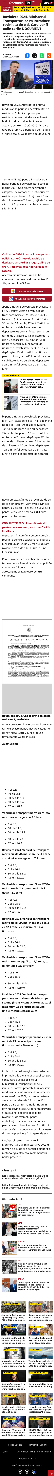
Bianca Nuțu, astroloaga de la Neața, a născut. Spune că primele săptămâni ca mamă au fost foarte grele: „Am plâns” (41, 1317)
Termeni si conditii (38, 1444)
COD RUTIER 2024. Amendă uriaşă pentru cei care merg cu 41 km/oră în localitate (26, 527)
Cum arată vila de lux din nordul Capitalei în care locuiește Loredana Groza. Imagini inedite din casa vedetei (34, 1211)
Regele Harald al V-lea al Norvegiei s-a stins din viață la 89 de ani (13, 1409)
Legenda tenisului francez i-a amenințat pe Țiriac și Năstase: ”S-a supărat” (40, 1409)
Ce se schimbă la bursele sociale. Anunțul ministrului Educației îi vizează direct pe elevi (40, 1340)
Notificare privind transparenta (27, 1465)
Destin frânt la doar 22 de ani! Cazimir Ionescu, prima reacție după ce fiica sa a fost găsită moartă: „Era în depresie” (13, 1386)
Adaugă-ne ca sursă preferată (30, 298)
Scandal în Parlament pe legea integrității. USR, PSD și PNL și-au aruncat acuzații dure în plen (13, 1317)
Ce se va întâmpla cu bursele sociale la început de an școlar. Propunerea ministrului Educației (34, 1247)
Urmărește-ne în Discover (30, 291)
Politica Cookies (14, 1444)
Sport (21, 1260)
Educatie (22, 1241)
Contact (6, 1451)
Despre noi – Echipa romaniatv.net (34, 1451)
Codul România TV (27, 1458)
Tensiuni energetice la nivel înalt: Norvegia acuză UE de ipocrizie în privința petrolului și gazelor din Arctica (41, 1363)
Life (20, 1204)
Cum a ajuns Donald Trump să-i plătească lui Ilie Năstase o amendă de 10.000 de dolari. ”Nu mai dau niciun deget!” (34, 1286)
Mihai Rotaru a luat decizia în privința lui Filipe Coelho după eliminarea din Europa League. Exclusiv (25, 1186)
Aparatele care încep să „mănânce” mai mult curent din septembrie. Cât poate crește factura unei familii (13, 1363)
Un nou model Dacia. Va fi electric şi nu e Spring (40, 1385)
